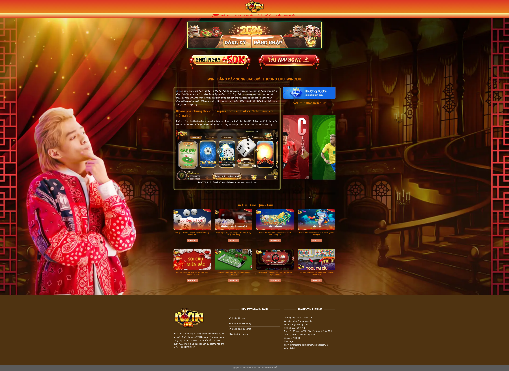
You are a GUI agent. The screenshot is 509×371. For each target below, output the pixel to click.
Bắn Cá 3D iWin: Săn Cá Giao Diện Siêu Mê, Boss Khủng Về (316, 234)
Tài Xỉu (278, 15)
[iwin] (255, 6)
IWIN (216, 15)
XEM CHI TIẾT (192, 241)
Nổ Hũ (268, 15)
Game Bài (248, 15)
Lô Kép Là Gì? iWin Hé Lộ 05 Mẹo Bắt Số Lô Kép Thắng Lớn (192, 234)
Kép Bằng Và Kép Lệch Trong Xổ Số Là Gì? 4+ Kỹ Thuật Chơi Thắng (233, 234)
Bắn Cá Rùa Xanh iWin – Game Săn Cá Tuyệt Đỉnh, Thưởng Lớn (275, 234)
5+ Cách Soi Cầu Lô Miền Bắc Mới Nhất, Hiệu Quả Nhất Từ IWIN (192, 274)
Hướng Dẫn (289, 15)
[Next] (331, 155)
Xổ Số (259, 15)
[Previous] (287, 155)
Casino (237, 15)
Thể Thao (225, 15)
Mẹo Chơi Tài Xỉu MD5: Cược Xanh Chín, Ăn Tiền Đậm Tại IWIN (275, 274)
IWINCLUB (184, 333)
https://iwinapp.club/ (302, 321)
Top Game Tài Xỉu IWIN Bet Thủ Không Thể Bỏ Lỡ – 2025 (233, 274)
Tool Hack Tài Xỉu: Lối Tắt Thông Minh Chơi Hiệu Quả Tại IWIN (316, 274)
